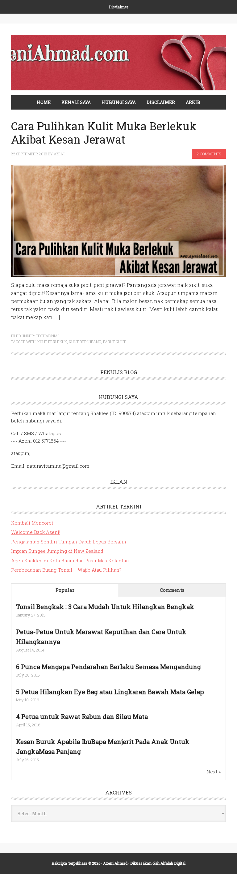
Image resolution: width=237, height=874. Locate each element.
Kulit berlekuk (52, 341)
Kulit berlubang (85, 341)
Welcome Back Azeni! (35, 532)
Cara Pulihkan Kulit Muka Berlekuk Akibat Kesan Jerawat (104, 133)
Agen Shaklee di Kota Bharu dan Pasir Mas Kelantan (70, 560)
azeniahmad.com (118, 62)
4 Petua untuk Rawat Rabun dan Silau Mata (82, 716)
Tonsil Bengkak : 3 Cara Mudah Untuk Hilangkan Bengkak (105, 607)
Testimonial (48, 335)
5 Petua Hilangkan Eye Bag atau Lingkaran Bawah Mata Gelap (110, 692)
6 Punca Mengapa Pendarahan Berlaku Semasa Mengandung (108, 667)
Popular (65, 590)
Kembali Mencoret (32, 523)
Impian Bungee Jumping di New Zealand (57, 551)
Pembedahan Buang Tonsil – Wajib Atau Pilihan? (66, 570)
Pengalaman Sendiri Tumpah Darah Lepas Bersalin (68, 542)
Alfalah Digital (172, 863)
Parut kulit (114, 341)
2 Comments (209, 153)
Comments (172, 590)
